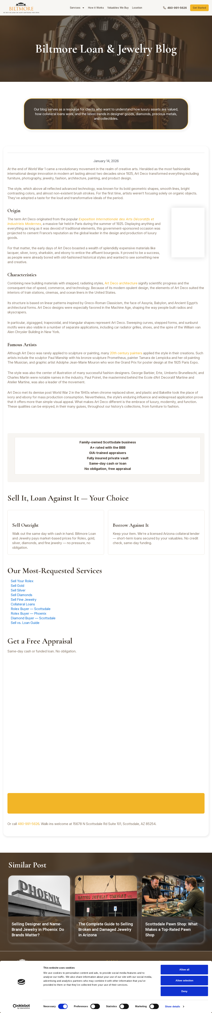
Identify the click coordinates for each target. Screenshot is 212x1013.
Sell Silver (18, 590)
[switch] (95, 1006)
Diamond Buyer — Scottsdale (33, 618)
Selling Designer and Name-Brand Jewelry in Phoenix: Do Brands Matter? (38, 929)
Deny (184, 991)
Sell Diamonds (21, 595)
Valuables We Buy (118, 7)
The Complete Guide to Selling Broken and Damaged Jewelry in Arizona (105, 929)
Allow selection (184, 980)
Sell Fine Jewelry (23, 600)
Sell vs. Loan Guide (25, 623)
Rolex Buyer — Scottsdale (31, 609)
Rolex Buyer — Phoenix (28, 613)
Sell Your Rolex (22, 581)
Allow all (184, 969)
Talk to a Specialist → (106, 804)
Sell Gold (17, 586)
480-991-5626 (28, 824)
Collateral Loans (23, 604)
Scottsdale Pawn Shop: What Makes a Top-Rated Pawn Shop (171, 929)
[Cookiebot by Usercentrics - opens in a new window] (21, 1006)
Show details (172, 1006)
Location (137, 7)
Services (75, 7)
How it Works (96, 7)
